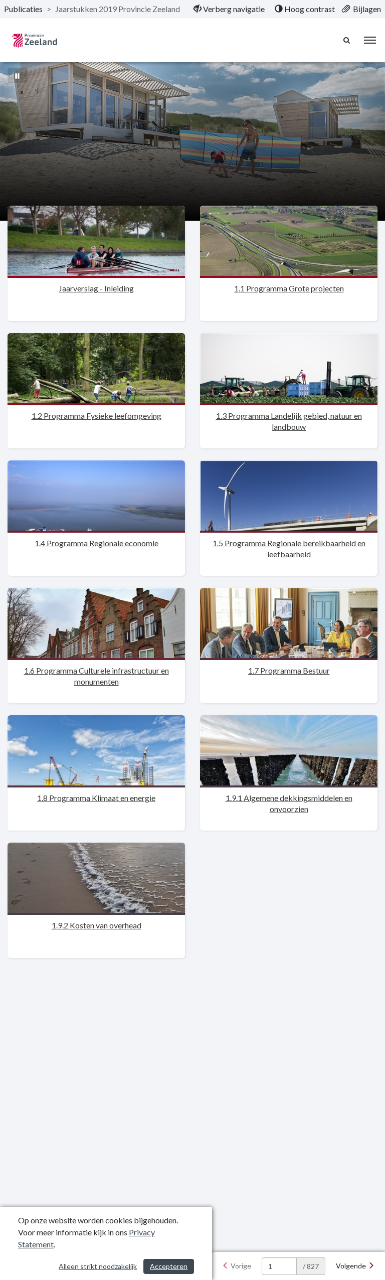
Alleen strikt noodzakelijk (98, 1266)
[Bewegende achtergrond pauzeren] (18, 75)
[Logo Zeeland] (34, 40)
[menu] (369, 40)
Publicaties (23, 9)
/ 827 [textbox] (311, 1266)
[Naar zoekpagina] (347, 40)
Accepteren (168, 1266)
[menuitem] (229, 9)
